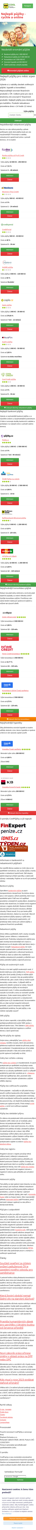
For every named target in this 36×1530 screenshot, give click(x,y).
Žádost (9, 179)
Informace (9, 175)
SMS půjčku (29, 1025)
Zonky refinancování (9, 617)
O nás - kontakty (5, 1409)
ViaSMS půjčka (7, 267)
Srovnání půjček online (19, 71)
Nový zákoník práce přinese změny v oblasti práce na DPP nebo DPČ (16, 1356)
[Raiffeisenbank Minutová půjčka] (7, 512)
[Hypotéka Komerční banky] (7, 781)
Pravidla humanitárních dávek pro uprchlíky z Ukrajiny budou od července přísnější (17, 1324)
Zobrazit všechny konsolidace (18, 719)
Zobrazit (18, 121)
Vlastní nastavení (17, 1528)
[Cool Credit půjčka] (7, 374)
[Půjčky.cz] (7, 436)
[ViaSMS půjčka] (7, 262)
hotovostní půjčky (12, 1199)
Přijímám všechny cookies (18, 1519)
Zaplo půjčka (7, 305)
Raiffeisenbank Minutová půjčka (14, 518)
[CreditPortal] (7, 224)
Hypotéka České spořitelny (11, 749)
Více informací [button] (7, 1514)
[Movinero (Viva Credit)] (7, 188)
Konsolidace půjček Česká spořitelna (15, 691)
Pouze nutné (18, 1523)
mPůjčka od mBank (9, 556)
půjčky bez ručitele (9, 1063)
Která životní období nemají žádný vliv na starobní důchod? (17, 1297)
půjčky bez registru (27, 1167)
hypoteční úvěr (20, 1230)
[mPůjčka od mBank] (7, 551)
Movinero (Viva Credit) (10, 192)
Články (2, 1415)
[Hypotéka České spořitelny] (7, 743)
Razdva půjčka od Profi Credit (13, 155)
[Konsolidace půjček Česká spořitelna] (7, 685)
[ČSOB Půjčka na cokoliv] (7, 473)
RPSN (30, 1248)
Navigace (27, 6)
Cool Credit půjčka (9, 379)
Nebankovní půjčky (18, 947)
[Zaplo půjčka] (7, 300)
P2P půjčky (30, 972)
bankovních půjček (15, 891)
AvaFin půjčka (7, 342)
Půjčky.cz (5, 440)
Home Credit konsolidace (11, 654)
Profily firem (4, 1412)
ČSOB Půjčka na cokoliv (10, 479)
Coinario (3, 1420)
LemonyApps (4, 1422)
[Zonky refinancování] (7, 613)
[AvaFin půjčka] (7, 337)
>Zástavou (30, 1073)
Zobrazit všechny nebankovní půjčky (19, 408)
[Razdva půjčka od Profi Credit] (7, 150)
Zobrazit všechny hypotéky (18, 813)
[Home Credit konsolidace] (7, 648)
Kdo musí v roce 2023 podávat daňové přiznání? (17, 1381)
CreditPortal (6, 229)
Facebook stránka (6, 1417)
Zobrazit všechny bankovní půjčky (19, 584)
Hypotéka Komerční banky (11, 787)
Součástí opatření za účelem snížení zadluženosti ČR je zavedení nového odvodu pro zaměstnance (16, 1268)
